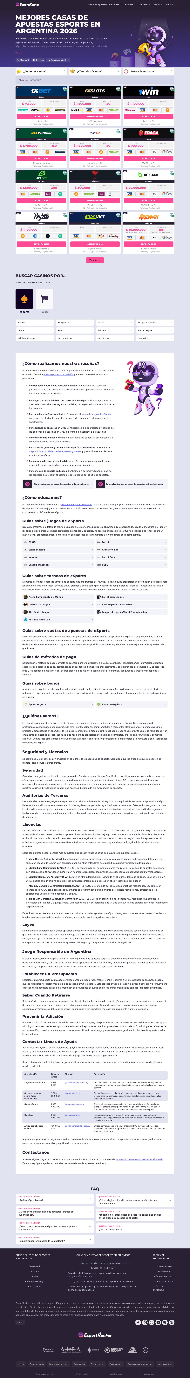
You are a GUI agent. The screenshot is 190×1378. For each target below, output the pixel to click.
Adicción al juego (116, 1374)
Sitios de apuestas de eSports (103, 4)
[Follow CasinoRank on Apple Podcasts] (171, 1322)
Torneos (143, 4)
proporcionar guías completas (76, 504)
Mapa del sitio (149, 1374)
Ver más (93, 260)
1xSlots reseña (95, 121)
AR (18, 1322)
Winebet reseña (95, 205)
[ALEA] (71, 1350)
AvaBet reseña (41, 205)
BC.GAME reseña (148, 205)
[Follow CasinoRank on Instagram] (145, 1322)
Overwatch (35, 1266)
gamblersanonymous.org (76, 1082)
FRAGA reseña (148, 163)
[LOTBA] (48, 1350)
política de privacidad (158, 1288)
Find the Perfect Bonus (103, 1268)
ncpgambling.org (73, 1093)
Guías (157, 4)
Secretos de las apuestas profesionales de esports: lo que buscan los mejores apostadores (102, 1288)
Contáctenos (163, 1271)
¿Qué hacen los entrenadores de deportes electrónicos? (103, 1281)
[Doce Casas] (93, 1350)
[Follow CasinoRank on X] (151, 1322)
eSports (129, 4)
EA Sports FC (34, 1286)
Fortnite (35, 1271)
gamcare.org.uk (72, 1115)
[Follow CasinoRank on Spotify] (165, 1322)
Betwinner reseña (41, 163)
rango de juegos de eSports (96, 414)
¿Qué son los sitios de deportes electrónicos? (103, 1263)
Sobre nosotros (163, 1266)
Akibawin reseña (148, 248)
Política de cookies (81, 1374)
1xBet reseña (41, 121)
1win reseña (148, 121)
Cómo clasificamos (163, 1281)
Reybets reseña (41, 248)
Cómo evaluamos (163, 1276)
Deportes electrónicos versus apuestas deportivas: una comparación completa (96, 1275)
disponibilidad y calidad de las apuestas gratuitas (55, 451)
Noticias (170, 4)
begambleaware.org (74, 1104)
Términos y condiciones (44, 1374)
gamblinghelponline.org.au (77, 1126)
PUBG (35, 1276)
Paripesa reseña (95, 163)
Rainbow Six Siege (34, 1281)
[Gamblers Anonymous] (132, 1350)
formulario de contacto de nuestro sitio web (139, 1159)
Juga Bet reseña (95, 248)
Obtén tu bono (41, 116)
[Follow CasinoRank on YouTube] (158, 1322)
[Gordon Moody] (113, 1350)
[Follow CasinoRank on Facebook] (138, 1322)
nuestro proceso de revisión (58, 374)
